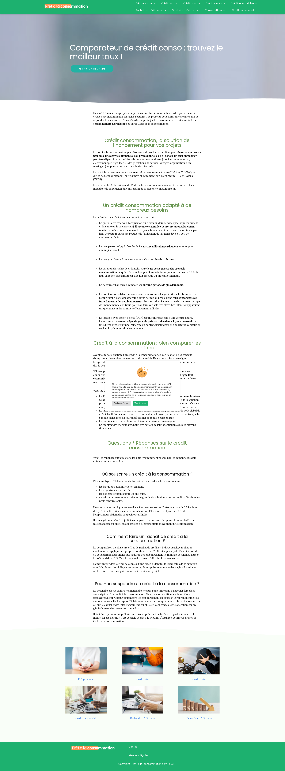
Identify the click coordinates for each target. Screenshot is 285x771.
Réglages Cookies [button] (121, 403)
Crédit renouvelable (242, 3)
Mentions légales (138, 755)
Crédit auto (167, 3)
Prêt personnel (144, 3)
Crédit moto (190, 3)
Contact (133, 746)
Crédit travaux (214, 3)
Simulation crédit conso (185, 10)
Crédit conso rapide (243, 10)
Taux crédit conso (215, 10)
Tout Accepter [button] (140, 403)
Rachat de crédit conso (149, 10)
